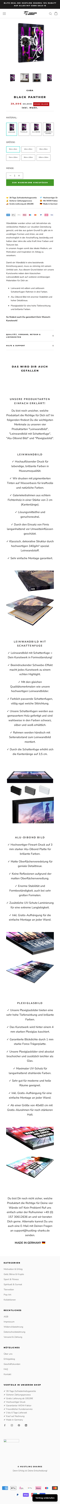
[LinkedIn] (26, 1425)
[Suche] (50, 13)
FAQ (6, 1369)
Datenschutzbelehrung (14, 1331)
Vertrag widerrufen (45, 1497)
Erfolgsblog (9, 1359)
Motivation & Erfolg (13, 1269)
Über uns (8, 1353)
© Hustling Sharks (30, 1466)
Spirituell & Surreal (13, 1284)
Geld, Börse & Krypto (14, 1274)
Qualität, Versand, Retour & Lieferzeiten (23, 335)
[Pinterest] (19, 1425)
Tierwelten (9, 1289)
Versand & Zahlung (13, 1337)
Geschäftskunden (12, 1364)
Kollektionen (10, 1299)
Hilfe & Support (15, 346)
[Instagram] (12, 1425)
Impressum (9, 1321)
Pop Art (7, 1294)
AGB (6, 1316)
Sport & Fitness (11, 1279)
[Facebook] (5, 1425)
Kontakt (7, 1374)
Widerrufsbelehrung (13, 1326)
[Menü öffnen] (4, 13)
